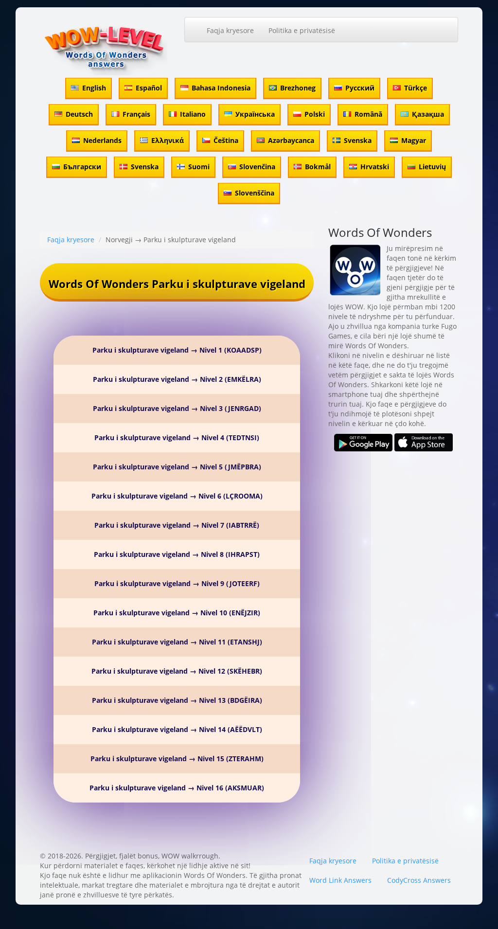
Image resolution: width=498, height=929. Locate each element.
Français (136, 114)
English (94, 87)
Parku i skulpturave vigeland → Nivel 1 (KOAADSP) (177, 350)
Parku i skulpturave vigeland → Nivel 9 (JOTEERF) (177, 583)
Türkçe (415, 87)
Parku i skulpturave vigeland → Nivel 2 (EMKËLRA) (177, 379)
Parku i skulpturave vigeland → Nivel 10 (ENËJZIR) (176, 612)
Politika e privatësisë (301, 30)
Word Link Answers (340, 880)
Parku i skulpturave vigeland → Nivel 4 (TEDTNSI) (176, 437)
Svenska (358, 140)
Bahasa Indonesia (221, 87)
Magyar (413, 140)
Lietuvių (432, 166)
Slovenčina (257, 166)
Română (368, 114)
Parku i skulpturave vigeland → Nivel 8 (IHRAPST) (177, 554)
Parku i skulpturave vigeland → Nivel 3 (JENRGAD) (177, 408)
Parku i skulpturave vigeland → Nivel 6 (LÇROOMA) (177, 495)
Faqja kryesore (230, 30)
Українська (255, 114)
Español (149, 87)
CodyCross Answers (419, 880)
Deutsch (79, 114)
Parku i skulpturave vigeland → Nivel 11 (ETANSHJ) (177, 641)
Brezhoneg (298, 87)
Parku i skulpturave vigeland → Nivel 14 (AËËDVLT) (177, 729)
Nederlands (102, 140)
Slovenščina (254, 192)
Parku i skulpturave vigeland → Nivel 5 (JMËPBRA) (177, 466)
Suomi (199, 166)
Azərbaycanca (291, 140)
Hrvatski (374, 166)
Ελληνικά (167, 140)
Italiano (193, 114)
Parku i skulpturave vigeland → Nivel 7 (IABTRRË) (176, 525)
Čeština (225, 140)
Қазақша (428, 114)
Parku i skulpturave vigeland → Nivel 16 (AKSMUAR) (176, 787)
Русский (359, 87)
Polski (314, 114)
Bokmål (318, 166)
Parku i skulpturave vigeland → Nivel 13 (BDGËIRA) (177, 700)
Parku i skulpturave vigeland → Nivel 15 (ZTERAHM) (177, 758)
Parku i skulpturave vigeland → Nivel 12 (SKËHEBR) (176, 671)
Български (82, 166)
